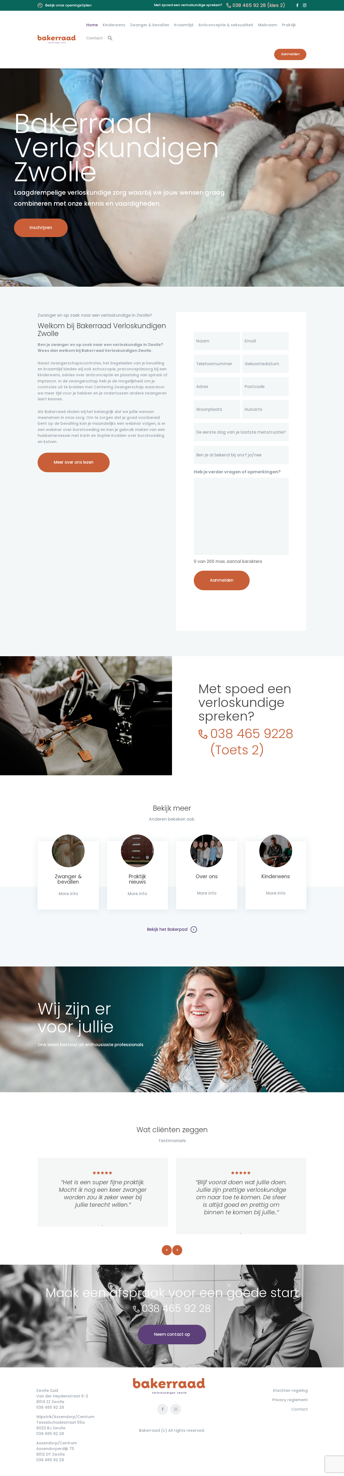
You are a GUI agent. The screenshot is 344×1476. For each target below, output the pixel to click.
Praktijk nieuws (137, 879)
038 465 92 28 (176, 1308)
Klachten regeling (290, 1390)
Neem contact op (172, 1334)
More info (68, 893)
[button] (110, 38)
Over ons (207, 877)
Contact (299, 1409)
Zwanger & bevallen (68, 879)
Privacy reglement (290, 1400)
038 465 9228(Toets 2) (251, 742)
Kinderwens (275, 877)
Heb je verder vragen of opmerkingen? (237, 472)
